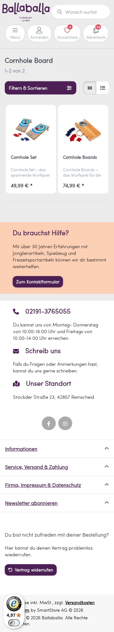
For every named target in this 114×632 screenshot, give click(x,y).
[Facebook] (49, 423)
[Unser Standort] (57, 389)
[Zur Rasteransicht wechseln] (89, 87)
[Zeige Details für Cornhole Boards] (83, 130)
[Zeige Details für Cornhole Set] (31, 130)
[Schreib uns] (57, 360)
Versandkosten (80, 602)
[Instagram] (65, 423)
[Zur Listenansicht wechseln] (102, 87)
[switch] (14, 622)
